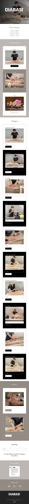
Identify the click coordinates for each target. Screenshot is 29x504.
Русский (17, 35)
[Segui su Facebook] (13, 501)
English (17, 30)
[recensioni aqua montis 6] (14, 476)
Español (17, 33)
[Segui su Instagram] (15, 501)
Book (14, 16)
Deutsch (12, 35)
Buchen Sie (8, 146)
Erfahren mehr (14, 66)
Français (12, 33)
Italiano (12, 30)
